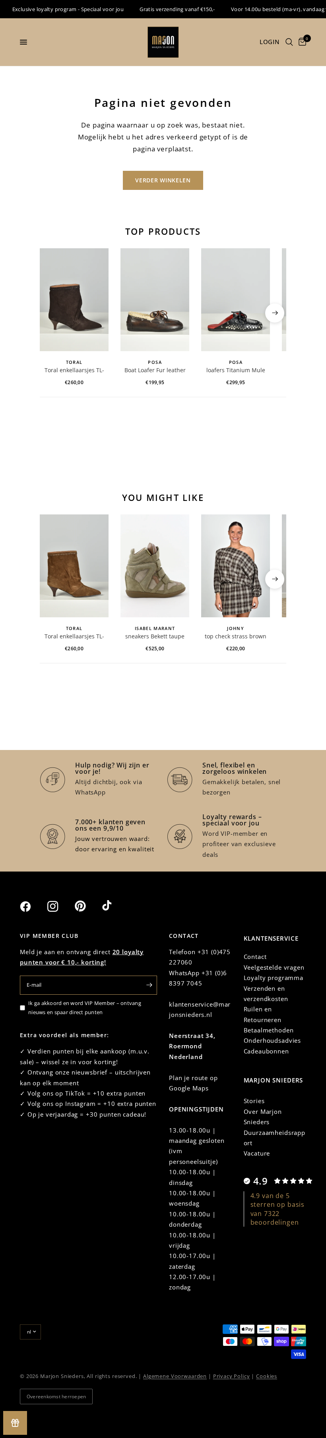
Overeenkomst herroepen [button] (56, 1396)
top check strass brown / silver (235, 636)
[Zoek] (289, 42)
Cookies (266, 1376)
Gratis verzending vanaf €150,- (168, 9)
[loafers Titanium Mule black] (235, 299)
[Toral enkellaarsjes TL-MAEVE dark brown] (74, 299)
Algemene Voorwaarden (175, 1376)
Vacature (257, 1153)
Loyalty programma (273, 978)
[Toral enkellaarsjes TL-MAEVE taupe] (74, 565)
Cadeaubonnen (266, 1051)
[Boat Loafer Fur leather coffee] (154, 299)
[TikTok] (115, 906)
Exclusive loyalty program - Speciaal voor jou (59, 9)
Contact (255, 957)
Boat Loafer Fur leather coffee (155, 370)
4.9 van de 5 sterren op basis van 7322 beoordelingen (277, 1209)
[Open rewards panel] (15, 1423)
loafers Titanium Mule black (235, 370)
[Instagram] (60, 906)
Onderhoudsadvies (272, 1040)
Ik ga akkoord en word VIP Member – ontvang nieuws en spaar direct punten (84, 1007)
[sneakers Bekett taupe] (154, 565)
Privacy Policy (231, 1376)
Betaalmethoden (269, 1030)
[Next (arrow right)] (274, 313)
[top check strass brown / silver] (235, 565)
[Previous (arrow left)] (51, 313)
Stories (254, 1101)
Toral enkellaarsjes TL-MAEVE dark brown (74, 370)
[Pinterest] (87, 906)
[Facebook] (32, 906)
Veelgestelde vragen (274, 967)
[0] (301, 42)
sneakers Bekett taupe (154, 636)
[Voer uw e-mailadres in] (149, 985)
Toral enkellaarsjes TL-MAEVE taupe (74, 636)
